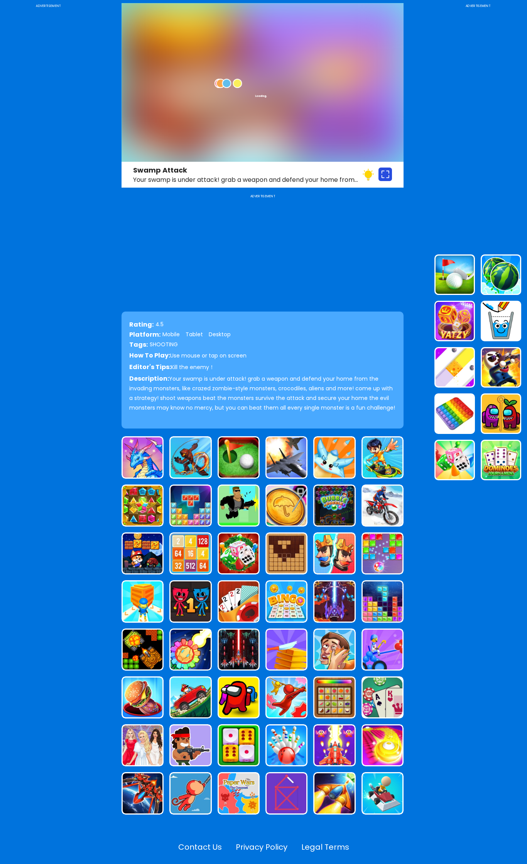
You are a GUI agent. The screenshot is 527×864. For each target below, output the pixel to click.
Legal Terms (325, 847)
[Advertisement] (48, 125)
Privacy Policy (261, 847)
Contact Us (200, 847)
